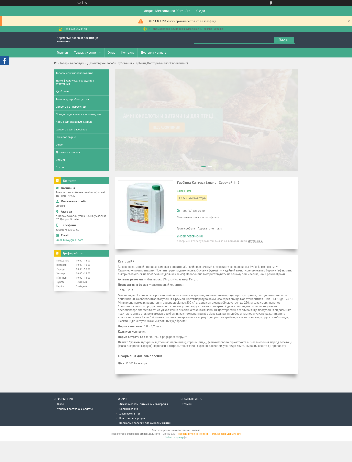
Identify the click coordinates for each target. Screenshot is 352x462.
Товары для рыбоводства (72, 99)
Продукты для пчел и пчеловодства (78, 114)
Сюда (200, 11)
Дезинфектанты (129, 413)
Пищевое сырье (66, 137)
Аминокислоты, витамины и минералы (143, 404)
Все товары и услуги (132, 418)
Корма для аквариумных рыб (74, 121)
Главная (62, 52)
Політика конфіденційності (225, 433)
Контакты (127, 52)
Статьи (60, 167)
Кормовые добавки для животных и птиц (145, 423)
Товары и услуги (85, 52)
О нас (111, 52)
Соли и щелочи (128, 408)
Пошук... (284, 39)
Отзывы (61, 159)
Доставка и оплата (153, 52)
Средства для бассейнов (71, 129)
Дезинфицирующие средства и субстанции (75, 82)
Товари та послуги (71, 63)
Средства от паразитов (71, 106)
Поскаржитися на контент (193, 433)
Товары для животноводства (74, 73)
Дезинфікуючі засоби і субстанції (109, 63)
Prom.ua (195, 430)
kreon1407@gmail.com (69, 239)
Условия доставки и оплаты (75, 408)
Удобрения (62, 91)
